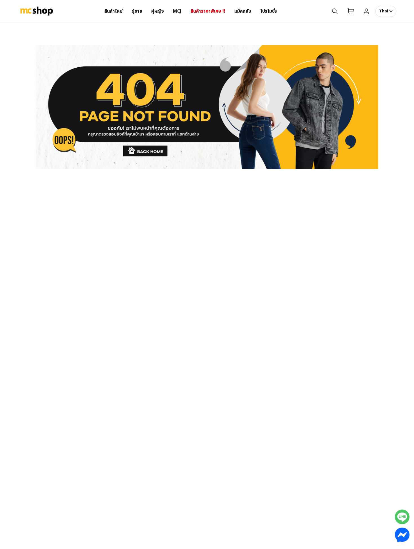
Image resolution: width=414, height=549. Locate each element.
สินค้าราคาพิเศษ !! (207, 11)
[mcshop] (36, 11)
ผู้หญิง (157, 11)
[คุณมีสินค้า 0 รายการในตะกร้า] (350, 11)
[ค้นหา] (335, 11)
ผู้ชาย (137, 11)
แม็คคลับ (242, 11)
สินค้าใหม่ (113, 11)
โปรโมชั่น (268, 11)
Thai (383, 11)
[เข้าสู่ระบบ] (366, 11)
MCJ (177, 11)
